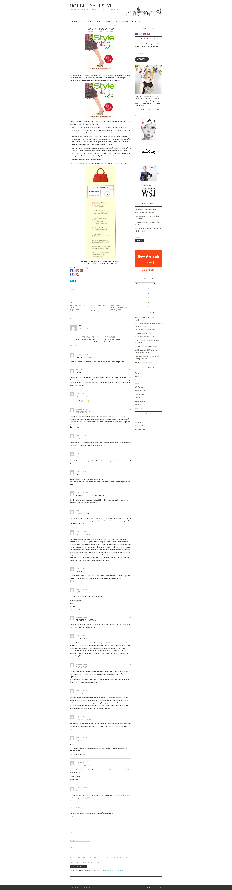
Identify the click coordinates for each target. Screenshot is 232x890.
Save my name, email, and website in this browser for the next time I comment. (99, 858)
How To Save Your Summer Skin (145, 330)
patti (101, 32)
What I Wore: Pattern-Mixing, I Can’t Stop (113, 340)
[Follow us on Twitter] (74, 270)
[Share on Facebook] (71, 274)
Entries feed (139, 422)
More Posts (83, 328)
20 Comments (109, 32)
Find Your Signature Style (143, 333)
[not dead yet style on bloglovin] (148, 129)
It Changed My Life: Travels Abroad (146, 209)
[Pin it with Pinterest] (77, 274)
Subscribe (141, 59)
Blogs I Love (122, 21)
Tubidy (79, 373)
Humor (137, 383)
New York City (139, 394)
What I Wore (139, 408)
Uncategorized (77, 319)
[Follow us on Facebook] (71, 270)
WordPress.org (140, 429)
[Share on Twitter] (74, 274)
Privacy (136, 21)
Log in (137, 419)
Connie (79, 571)
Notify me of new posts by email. (85, 862)
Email (72, 840)
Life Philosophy (140, 387)
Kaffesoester (82, 514)
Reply (129, 354)
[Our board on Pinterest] (77, 270)
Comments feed (140, 426)
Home (74, 21)
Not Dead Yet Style (92, 5)
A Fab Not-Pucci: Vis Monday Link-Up (147, 362)
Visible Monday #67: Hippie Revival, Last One (87, 340)
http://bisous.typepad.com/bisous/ (81, 609)
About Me (86, 21)
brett (79, 475)
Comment (74, 816)
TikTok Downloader (85, 357)
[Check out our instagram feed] (81, 270)
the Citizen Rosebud (86, 620)
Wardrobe (138, 405)
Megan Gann (82, 638)
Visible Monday (140, 401)
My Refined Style (140, 390)
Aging (137, 373)
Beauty (137, 376)
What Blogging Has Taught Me (144, 212)
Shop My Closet (103, 21)
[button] (100, 53)
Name (72, 832)
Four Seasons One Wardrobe (90, 495)
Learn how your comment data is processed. (109, 870)
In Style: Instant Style (107, 75)
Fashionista (150, 887)
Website (73, 847)
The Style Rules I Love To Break (145, 337)
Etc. (136, 380)
